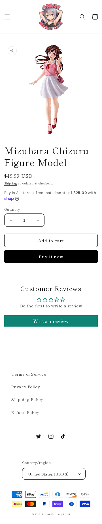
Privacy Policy (25, 386)
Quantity (12, 209)
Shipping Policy (27, 399)
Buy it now (51, 256)
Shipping (10, 183)
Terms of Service (28, 374)
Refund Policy (25, 412)
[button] (7, 17)
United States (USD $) (48, 474)
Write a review (51, 321)
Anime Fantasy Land (56, 514)
